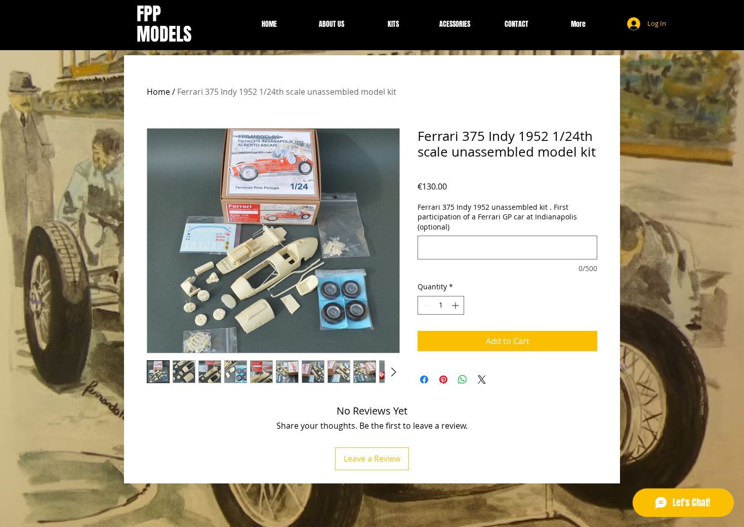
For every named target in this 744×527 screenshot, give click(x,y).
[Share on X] (482, 379)
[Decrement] (425, 305)
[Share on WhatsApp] (463, 379)
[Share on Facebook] (424, 379)
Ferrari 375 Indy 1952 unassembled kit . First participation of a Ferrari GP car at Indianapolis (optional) (497, 217)
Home (158, 91)
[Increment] (456, 305)
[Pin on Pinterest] (443, 379)
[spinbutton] (441, 305)
